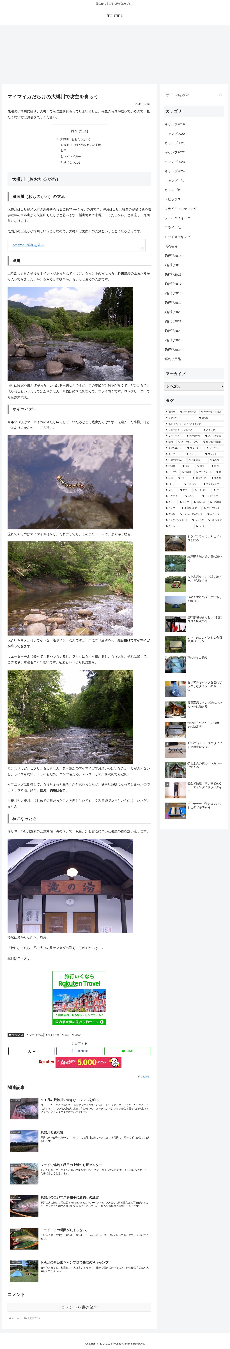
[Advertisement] (115, 55)
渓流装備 (171, 246)
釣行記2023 (173, 340)
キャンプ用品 (174, 180)
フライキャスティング (181, 209)
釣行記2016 (173, 274)
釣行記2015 (17, 1035)
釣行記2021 (173, 321)
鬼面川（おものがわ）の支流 (82, 144)
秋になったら (72, 162)
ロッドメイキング (177, 237)
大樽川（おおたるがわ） (76, 139)
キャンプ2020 (175, 133)
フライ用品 (173, 227)
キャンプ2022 (175, 152)
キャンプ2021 (175, 143)
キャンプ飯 (173, 190)
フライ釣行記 (36, 1035)
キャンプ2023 (175, 162)
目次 (74, 131)
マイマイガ (53, 1035)
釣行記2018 (173, 293)
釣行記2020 (173, 312)
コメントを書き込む (79, 1307)
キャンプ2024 (175, 171)
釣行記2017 (173, 284)
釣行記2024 (173, 349)
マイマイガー (72, 156)
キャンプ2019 (175, 124)
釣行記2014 (173, 256)
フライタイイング (177, 218)
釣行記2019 (173, 302)
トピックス (173, 199)
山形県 (78, 1035)
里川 (66, 150)
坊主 (67, 1035)
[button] (220, 95)
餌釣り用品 (173, 359)
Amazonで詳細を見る (28, 245)
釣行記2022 (173, 331)
